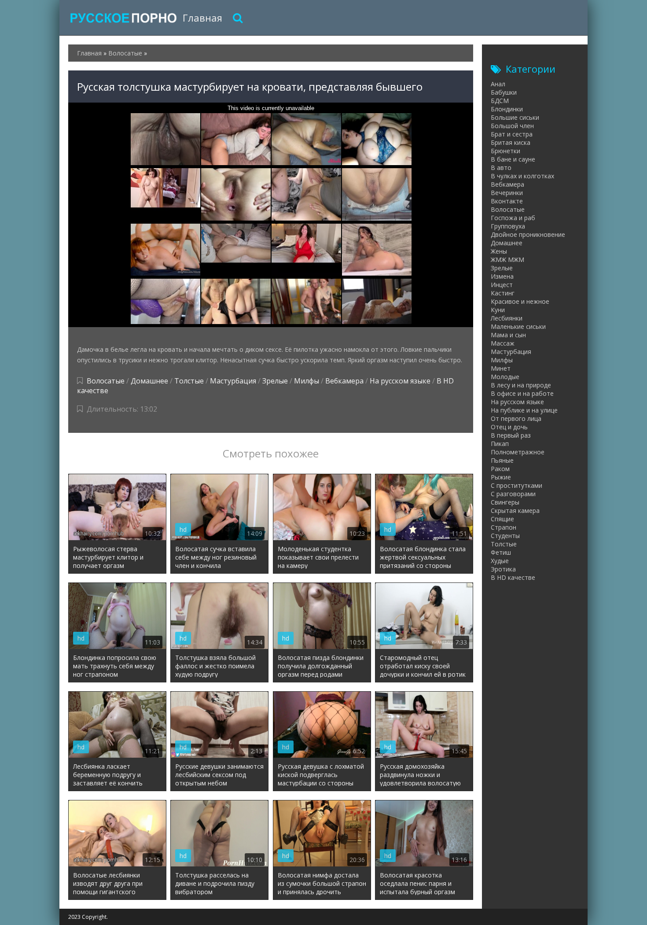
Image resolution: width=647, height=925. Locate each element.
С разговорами (513, 494)
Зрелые (275, 381)
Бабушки (504, 92)
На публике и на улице (524, 410)
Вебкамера (344, 381)
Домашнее (149, 381)
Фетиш (501, 552)
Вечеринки (507, 192)
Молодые (505, 376)
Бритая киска (510, 142)
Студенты (505, 535)
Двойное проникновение (528, 234)
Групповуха (508, 226)
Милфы (306, 381)
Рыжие (501, 477)
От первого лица (516, 418)
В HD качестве (513, 577)
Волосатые (106, 381)
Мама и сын (508, 335)
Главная (202, 17)
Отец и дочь (509, 427)
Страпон (503, 527)
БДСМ (500, 100)
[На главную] (123, 18)
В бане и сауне (513, 159)
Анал (498, 84)
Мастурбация (233, 381)
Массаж (503, 343)
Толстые (189, 381)
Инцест (502, 284)
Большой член (512, 126)
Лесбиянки (506, 318)
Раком (500, 468)
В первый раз (511, 435)
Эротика (503, 569)
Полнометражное (517, 452)
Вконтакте (507, 201)
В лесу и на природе (521, 385)
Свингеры (505, 502)
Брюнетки (505, 151)
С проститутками (516, 485)
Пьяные (502, 460)
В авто (501, 167)
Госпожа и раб (513, 218)
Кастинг (503, 293)
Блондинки (507, 109)
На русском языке (400, 381)
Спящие (502, 519)
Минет (501, 368)
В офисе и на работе (522, 393)
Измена (502, 276)
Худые (500, 560)
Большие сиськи (515, 117)
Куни (498, 310)
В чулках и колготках (522, 176)
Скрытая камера (515, 510)
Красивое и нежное (520, 301)
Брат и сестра (512, 134)
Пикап (500, 443)
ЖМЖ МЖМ (507, 259)
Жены (499, 251)
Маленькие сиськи (518, 326)
